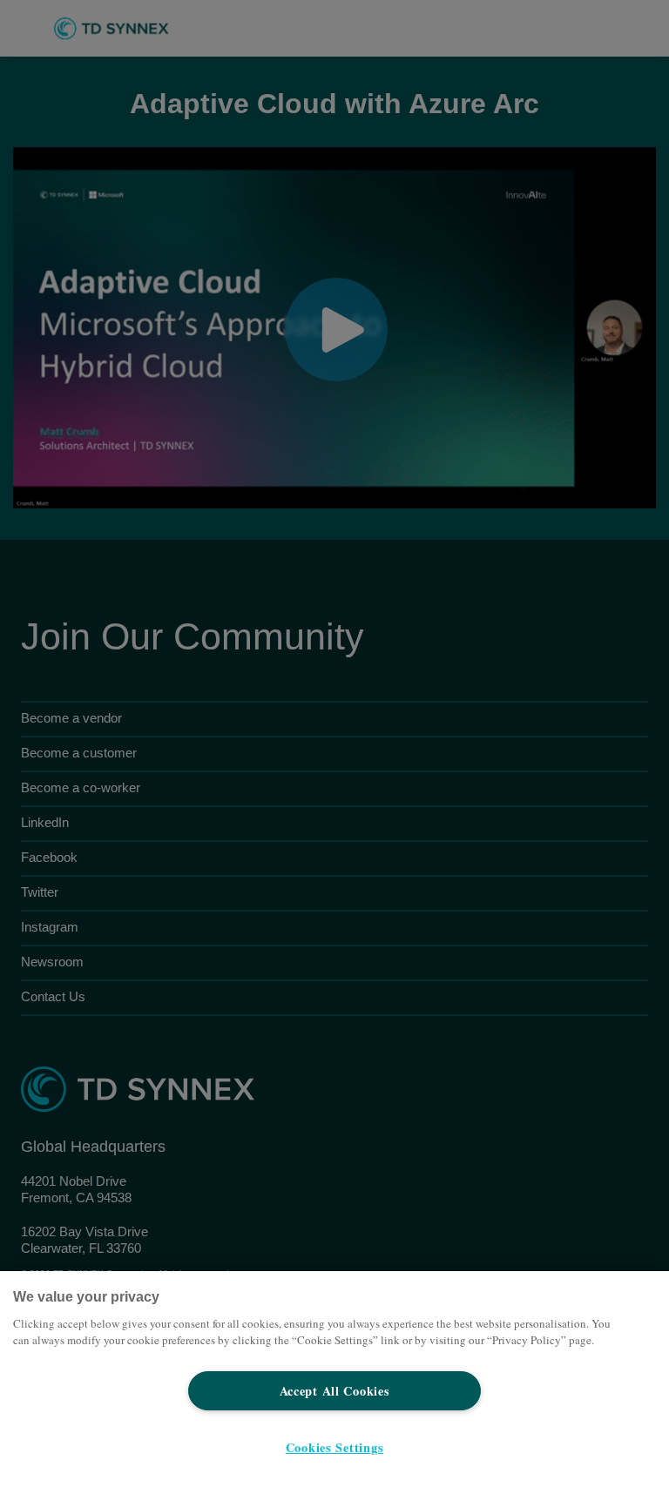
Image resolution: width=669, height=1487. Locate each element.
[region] (334, 1379)
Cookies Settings (335, 1447)
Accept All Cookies (335, 1391)
